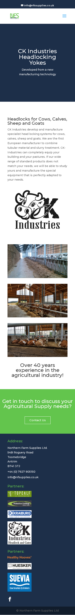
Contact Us (37, 420)
